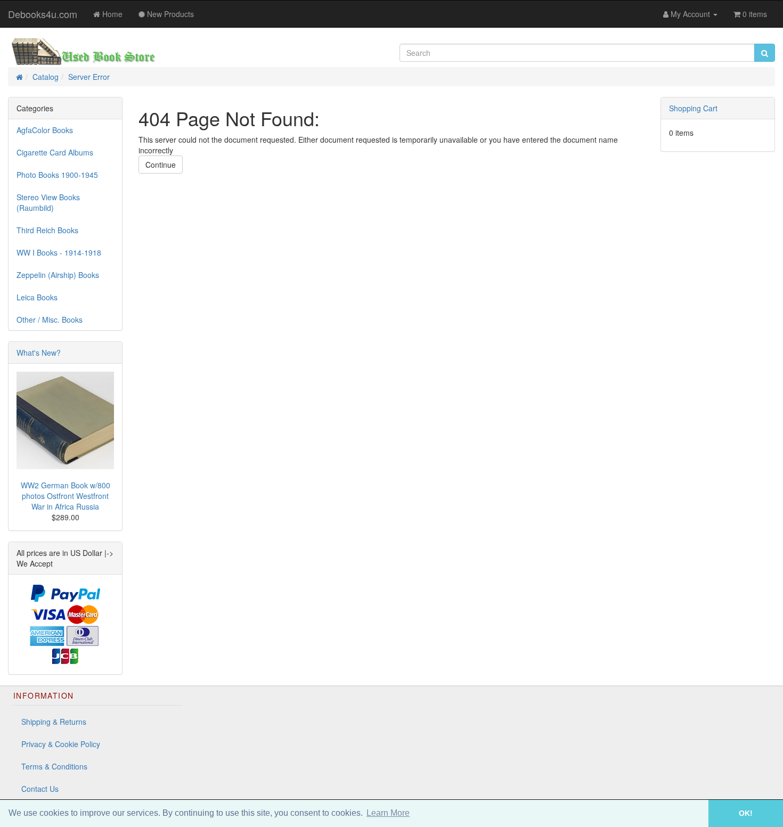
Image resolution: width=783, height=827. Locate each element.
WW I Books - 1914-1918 (59, 252)
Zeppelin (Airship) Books (58, 274)
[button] (693, 813)
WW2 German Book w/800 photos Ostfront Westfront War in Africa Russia (65, 496)
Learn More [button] (388, 812)
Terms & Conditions (54, 766)
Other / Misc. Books (50, 319)
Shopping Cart (693, 108)
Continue (160, 164)
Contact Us (40, 788)
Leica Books (37, 297)
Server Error (89, 76)
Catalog (45, 76)
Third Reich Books (47, 230)
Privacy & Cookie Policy (60, 744)
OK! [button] (746, 813)
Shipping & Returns (53, 721)
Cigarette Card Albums (55, 152)
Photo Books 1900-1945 (57, 174)
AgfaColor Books (45, 130)
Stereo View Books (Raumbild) (48, 202)
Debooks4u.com (42, 14)
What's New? (39, 352)
